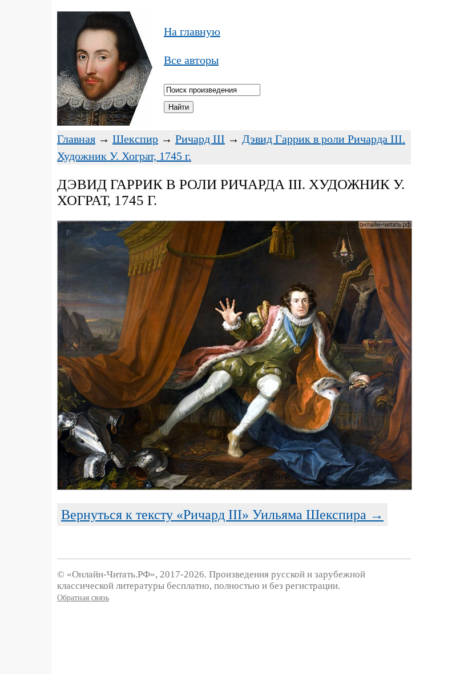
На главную (192, 31)
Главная (76, 139)
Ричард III (200, 139)
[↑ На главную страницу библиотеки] (104, 121)
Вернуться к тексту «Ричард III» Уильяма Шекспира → (222, 514)
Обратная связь (83, 597)
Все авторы (191, 60)
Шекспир (135, 139)
